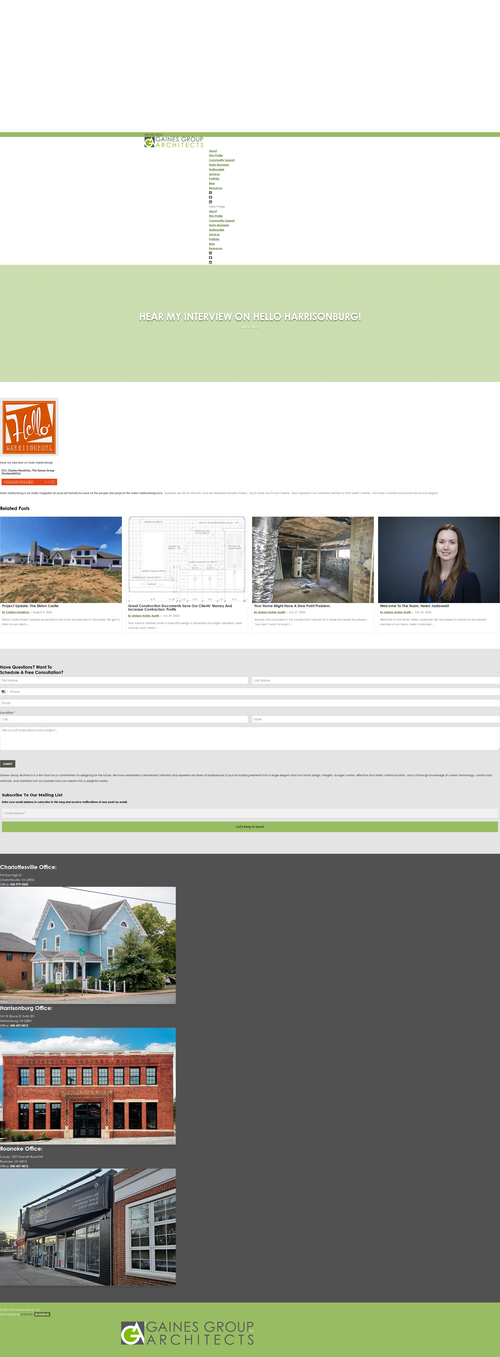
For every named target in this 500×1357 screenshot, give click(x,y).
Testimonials (216, 169)
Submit (7, 763)
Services (214, 174)
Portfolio (214, 178)
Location (7, 713)
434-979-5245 (19, 884)
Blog (212, 183)
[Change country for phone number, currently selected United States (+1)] (4, 691)
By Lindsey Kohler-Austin (143, 615)
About (213, 151)
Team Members (219, 164)
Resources (215, 188)
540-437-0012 (153, 134)
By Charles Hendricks (15, 612)
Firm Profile (216, 155)
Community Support (222, 160)
